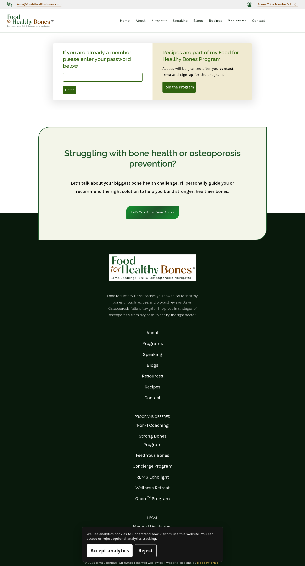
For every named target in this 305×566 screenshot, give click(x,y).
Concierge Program (153, 466)
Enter (69, 90)
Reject (145, 550)
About (152, 332)
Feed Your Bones (152, 455)
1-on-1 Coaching (152, 425)
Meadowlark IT (208, 563)
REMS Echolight (152, 477)
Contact (152, 397)
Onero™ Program (152, 498)
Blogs (152, 365)
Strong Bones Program (153, 440)
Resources (152, 376)
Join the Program (179, 87)
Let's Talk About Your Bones (152, 212)
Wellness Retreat (152, 488)
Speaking (152, 354)
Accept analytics (109, 550)
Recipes (152, 387)
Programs (152, 343)
